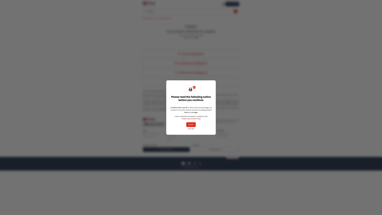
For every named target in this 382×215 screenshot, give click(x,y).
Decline (191, 129)
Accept (191, 124)
